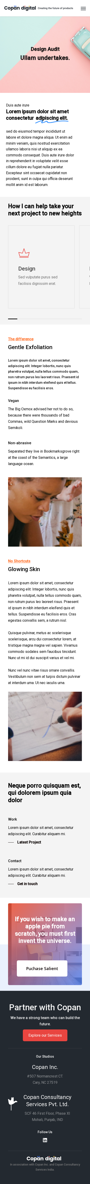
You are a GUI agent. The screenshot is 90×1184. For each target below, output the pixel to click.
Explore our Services (45, 1035)
